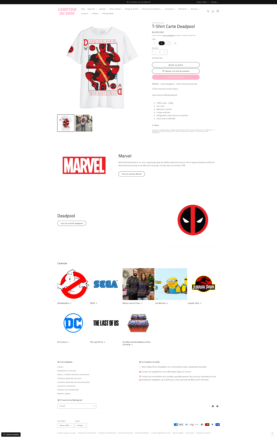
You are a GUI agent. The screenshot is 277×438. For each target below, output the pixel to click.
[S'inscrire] (93, 406)
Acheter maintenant (176, 77)
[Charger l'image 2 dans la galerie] (83, 123)
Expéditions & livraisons (66, 371)
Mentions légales (64, 394)
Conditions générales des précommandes (73, 382)
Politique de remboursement (87, 433)
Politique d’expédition (142, 433)
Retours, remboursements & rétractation (73, 375)
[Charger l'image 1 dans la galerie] (65, 123)
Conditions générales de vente (69, 378)
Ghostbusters (63, 303)
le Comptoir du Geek (69, 433)
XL (176, 43)
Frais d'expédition (169, 35)
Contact (60, 367)
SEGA (92, 303)
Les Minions (160, 303)
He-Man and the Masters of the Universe (136, 343)
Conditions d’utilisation (125, 433)
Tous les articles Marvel (132, 174)
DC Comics (62, 342)
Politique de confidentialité (68, 390)
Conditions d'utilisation (66, 386)
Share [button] (156, 125)
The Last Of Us (96, 342)
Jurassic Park (193, 303)
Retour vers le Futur (131, 303)
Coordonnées (190, 433)
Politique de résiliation (203, 433)
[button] (92, 9)
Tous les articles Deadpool (72, 223)
